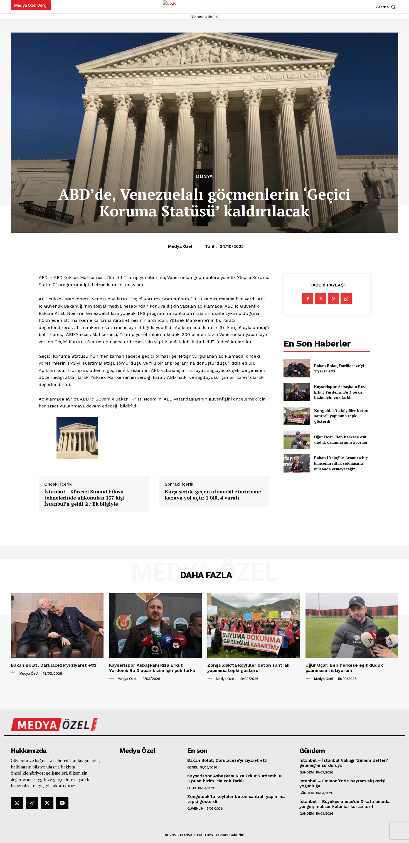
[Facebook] (307, 298)
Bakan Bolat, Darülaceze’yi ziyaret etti (339, 368)
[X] (320, 298)
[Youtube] (62, 803)
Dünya (204, 176)
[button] (387, 7)
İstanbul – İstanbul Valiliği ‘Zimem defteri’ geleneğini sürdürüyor (343, 763)
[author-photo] (14, 673)
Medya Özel (180, 246)
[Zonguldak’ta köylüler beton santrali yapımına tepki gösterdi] (296, 416)
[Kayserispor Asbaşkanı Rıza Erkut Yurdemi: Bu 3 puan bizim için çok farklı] (296, 392)
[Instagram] (17, 803)
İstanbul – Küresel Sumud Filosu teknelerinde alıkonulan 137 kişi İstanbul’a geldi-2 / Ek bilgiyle (84, 498)
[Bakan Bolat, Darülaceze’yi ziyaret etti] (296, 368)
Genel (192, 767)
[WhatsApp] (346, 298)
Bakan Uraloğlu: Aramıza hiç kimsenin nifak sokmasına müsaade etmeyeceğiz (341, 463)
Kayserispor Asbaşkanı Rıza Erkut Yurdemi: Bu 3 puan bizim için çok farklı (340, 392)
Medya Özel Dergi (31, 5)
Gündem (306, 772)
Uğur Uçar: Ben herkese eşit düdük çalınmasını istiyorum (340, 439)
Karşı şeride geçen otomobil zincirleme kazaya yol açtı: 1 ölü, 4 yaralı (213, 495)
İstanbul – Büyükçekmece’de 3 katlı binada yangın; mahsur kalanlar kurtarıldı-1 (344, 804)
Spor (191, 788)
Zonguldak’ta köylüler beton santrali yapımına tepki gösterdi (341, 416)
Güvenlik (195, 808)
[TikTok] (32, 803)
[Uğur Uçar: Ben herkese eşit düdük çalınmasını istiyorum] (296, 440)
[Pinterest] (333, 298)
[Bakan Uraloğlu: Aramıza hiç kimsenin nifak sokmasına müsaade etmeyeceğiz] (296, 463)
